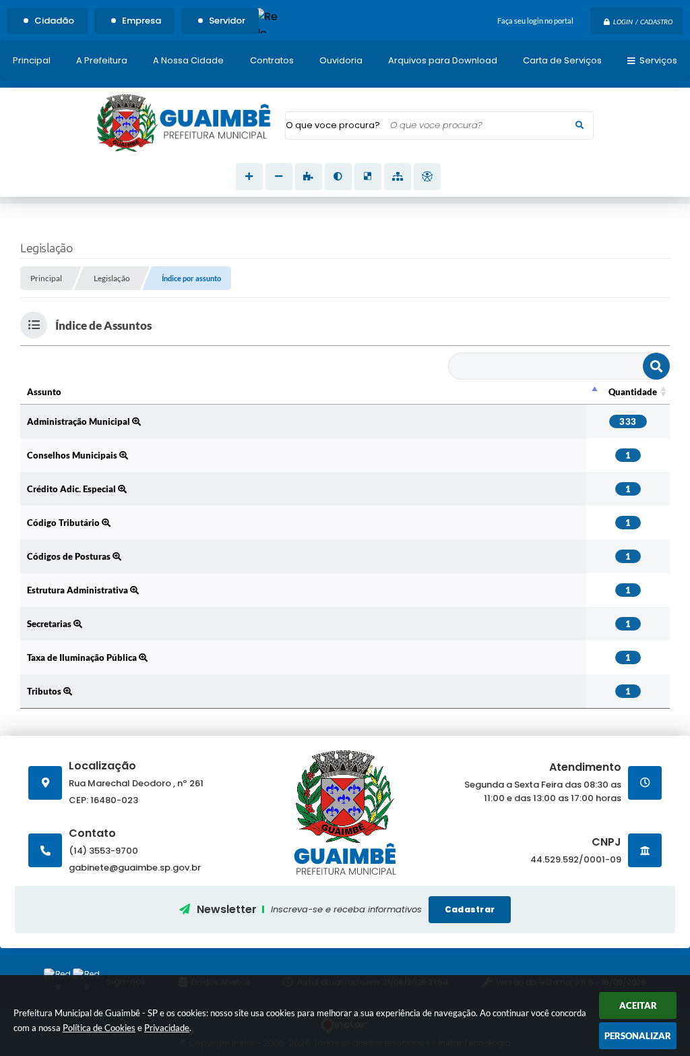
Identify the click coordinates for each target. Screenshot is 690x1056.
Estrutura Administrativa (78, 590)
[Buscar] (579, 125)
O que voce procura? (333, 125)
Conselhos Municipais (73, 455)
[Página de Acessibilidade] (427, 176)
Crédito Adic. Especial (72, 488)
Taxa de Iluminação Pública (83, 657)
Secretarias (50, 623)
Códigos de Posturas (70, 556)
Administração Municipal (79, 421)
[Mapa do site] (397, 176)
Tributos (45, 691)
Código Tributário (64, 522)
